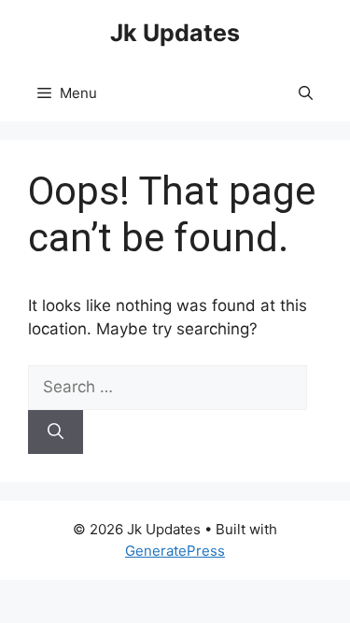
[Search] (55, 432)
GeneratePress (175, 550)
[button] (305, 93)
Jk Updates (175, 33)
